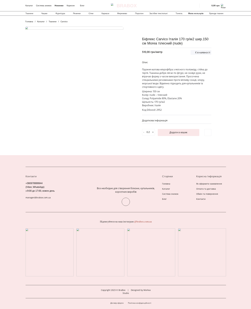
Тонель (179, 13)
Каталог (29, 5)
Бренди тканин (216, 13)
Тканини (29, 13)
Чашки (44, 13)
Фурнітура (60, 13)
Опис (145, 62)
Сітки (91, 13)
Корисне (71, 5)
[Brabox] (125, 5)
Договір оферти (117, 303)
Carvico (64, 21)
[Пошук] (195, 5)
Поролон (139, 13)
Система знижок (43, 5)
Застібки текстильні (158, 13)
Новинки (59, 5)
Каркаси (105, 13)
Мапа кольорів (196, 13)
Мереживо (122, 13)
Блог (82, 5)
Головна (29, 21)
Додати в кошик (178, 132)
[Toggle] (208, 120)
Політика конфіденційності (139, 303)
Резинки (77, 13)
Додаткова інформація (154, 120)
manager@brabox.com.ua (38, 197)
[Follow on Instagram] (126, 202)
